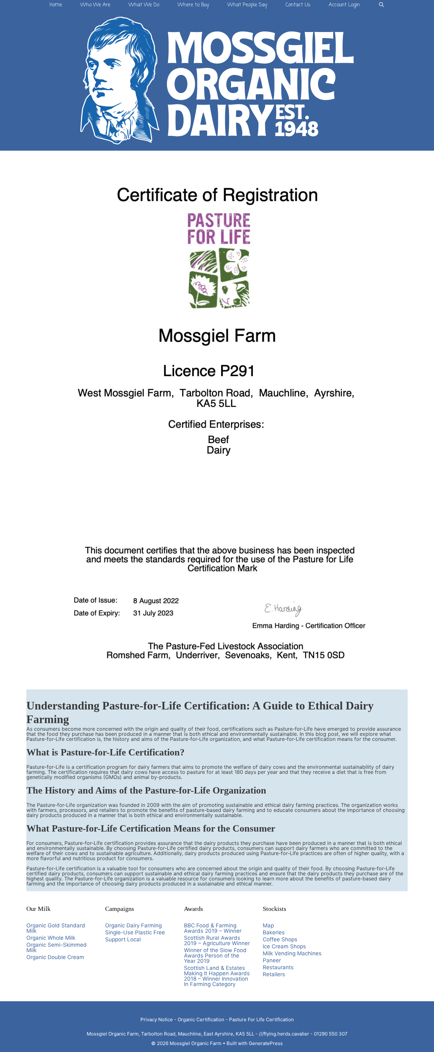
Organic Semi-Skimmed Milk (56, 947)
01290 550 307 (331, 1034)
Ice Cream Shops (284, 946)
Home (56, 5)
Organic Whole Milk (50, 938)
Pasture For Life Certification (261, 1019)
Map (268, 925)
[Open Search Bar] (381, 5)
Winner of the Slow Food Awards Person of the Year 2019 (215, 955)
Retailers (274, 974)
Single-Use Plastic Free (135, 932)
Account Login (344, 5)
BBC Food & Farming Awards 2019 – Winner (212, 928)
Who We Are (95, 5)
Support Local (123, 939)
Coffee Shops (280, 939)
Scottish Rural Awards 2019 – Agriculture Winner (217, 940)
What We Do (144, 5)
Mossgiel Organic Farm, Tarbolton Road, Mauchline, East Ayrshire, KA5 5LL (170, 1034)
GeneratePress (266, 1043)
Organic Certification (201, 1019)
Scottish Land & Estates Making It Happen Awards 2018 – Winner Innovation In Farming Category (217, 976)
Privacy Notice (156, 1019)
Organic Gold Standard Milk (55, 928)
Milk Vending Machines (292, 953)
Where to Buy (193, 5)
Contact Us (298, 5)
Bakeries (274, 932)
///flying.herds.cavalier (284, 1034)
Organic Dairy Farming (133, 925)
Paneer (272, 960)
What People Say (247, 5)
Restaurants (278, 967)
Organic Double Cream (55, 957)
